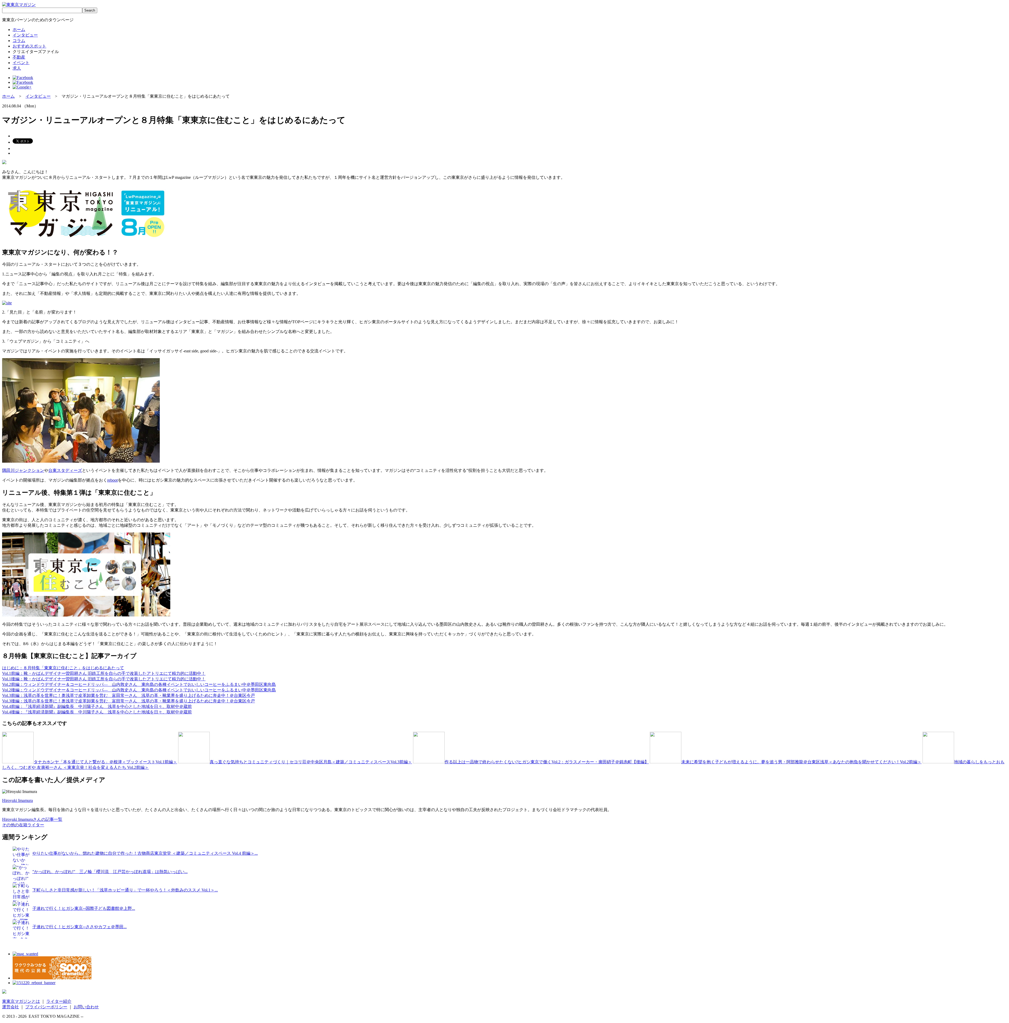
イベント (21, 62)
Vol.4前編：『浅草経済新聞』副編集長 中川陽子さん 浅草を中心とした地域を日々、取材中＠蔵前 (97, 706)
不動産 (19, 57)
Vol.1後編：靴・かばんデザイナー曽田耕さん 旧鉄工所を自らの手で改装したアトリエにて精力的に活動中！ (103, 679)
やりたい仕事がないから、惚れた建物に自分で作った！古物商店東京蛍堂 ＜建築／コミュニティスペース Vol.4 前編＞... (145, 853)
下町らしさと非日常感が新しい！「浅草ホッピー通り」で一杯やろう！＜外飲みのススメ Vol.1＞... (125, 890)
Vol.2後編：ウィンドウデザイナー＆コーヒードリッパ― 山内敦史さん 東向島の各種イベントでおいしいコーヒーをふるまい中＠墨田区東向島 (139, 690)
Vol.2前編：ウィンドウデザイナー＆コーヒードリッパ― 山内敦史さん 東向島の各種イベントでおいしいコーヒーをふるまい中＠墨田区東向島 (139, 684)
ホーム (19, 29)
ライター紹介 (58, 1001)
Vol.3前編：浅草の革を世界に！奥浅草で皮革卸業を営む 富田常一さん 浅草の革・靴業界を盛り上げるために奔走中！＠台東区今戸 (128, 695)
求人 (17, 68)
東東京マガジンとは (21, 1001)
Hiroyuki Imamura (17, 800)
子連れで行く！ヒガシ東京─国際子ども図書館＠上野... (83, 908)
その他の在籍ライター (23, 825)
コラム (19, 40)
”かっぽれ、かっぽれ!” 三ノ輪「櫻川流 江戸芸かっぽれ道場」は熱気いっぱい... (110, 871)
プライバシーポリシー (46, 1007)
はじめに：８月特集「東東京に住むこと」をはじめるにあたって (63, 668)
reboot (112, 480)
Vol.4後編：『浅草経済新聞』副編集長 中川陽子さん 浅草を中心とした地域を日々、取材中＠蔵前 (97, 712)
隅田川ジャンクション (23, 470)
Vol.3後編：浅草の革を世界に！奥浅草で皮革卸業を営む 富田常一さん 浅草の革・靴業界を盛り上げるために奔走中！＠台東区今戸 (128, 701)
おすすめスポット (29, 46)
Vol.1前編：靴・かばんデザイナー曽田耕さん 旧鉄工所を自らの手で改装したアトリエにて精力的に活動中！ (103, 673)
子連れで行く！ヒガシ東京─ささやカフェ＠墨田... (79, 927)
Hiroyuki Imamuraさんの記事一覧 (32, 819)
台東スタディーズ (65, 470)
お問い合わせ (86, 1007)
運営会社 (10, 1007)
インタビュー (25, 35)
